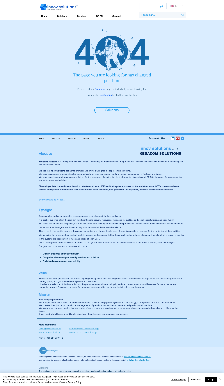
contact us (106, 95)
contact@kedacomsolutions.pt (137, 356)
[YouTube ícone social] (178, 138)
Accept (211, 379)
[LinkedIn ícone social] (172, 138)
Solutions (100, 89)
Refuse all (196, 379)
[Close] (220, 379)
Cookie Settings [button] (178, 379)
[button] (112, 199)
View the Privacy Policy (70, 382)
